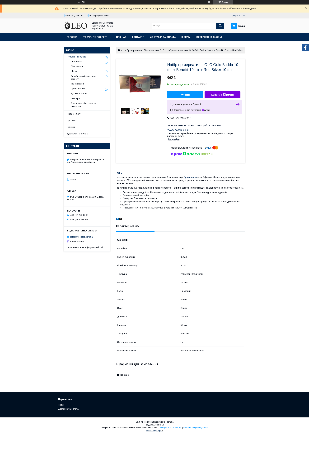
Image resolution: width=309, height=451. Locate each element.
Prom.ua (169, 422)
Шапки (74, 71)
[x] (120, 219)
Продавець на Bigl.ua (154, 425)
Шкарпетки (76, 61)
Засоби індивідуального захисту (83, 77)
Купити (185, 94)
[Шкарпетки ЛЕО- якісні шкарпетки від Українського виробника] (76, 28)
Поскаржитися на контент (170, 428)
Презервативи (134, 50)
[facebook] (117, 219)
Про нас (121, 37)
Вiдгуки (186, 37)
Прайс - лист (73, 114)
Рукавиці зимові (79, 93)
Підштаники (77, 66)
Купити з (216, 94)
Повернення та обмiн (210, 37)
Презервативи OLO (154, 50)
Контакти (138, 37)
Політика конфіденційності (195, 428)
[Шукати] (220, 26)
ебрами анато (190, 177)
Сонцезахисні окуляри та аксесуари (83, 104)
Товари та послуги (95, 37)
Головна (72, 37)
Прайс (61, 405)
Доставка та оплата (163, 37)
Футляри (75, 98)
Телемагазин (77, 84)
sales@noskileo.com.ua (81, 237)
